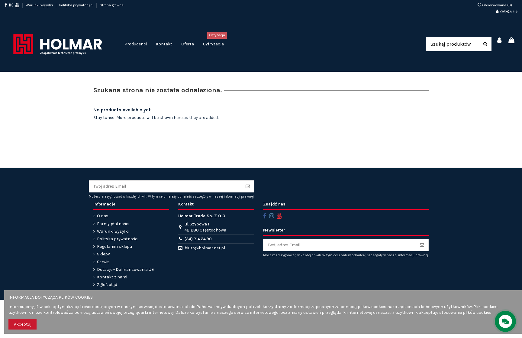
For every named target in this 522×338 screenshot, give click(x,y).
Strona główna (112, 5)
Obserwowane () (497, 5)
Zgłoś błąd (107, 284)
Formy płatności (113, 223)
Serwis (103, 261)
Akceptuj (22, 324)
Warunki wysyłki (40, 5)
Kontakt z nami (112, 277)
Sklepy (103, 254)
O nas (102, 215)
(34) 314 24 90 (198, 238)
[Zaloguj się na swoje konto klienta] (500, 40)
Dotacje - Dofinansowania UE (125, 269)
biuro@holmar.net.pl (205, 248)
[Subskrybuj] (247, 186)
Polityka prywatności (76, 5)
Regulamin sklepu (114, 246)
